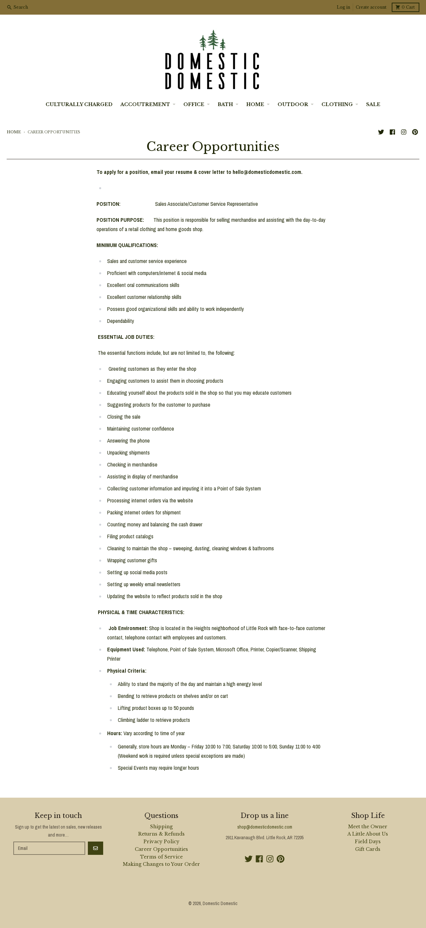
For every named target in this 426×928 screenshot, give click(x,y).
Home (14, 132)
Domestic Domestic (220, 903)
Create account (371, 7)
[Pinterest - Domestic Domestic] (415, 132)
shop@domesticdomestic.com (264, 827)
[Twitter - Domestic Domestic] (381, 132)
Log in (343, 7)
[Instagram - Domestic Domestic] (403, 132)
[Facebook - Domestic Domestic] (392, 132)
